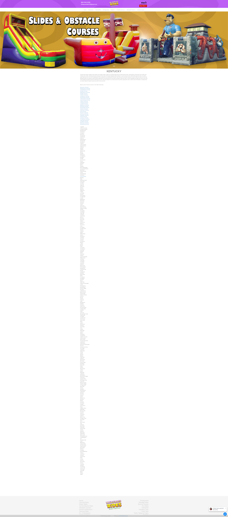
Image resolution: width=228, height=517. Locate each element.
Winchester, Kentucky (84, 122)
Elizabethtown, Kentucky (85, 92)
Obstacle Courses (85, 508)
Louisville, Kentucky (84, 103)
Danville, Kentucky (83, 91)
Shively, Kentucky (83, 116)
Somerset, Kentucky (84, 117)
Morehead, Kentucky (84, 106)
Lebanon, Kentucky (84, 101)
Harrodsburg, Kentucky (84, 97)
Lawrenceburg (83, 176)
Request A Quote (140, 9)
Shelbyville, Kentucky (84, 115)
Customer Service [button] (120, 9)
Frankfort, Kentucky (84, 94)
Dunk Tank (145, 511)
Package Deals (106, 9)
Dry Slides (145, 506)
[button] (17, 40)
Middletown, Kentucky (84, 105)
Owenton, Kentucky (84, 108)
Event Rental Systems (123, 515)
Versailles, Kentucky (84, 121)
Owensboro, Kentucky (84, 110)
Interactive (145, 508)
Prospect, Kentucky (84, 112)
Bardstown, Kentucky (84, 87)
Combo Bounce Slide (86, 506)
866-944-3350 (85, 2)
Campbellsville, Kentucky (85, 89)
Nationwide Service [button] (131, 9)
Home (85, 9)
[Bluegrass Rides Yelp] (146, 3)
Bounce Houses (143, 504)
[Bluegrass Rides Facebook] (142, 3)
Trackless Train (143, 509)
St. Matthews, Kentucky (84, 119)
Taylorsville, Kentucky (84, 120)
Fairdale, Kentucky (83, 93)
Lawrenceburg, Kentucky (85, 100)
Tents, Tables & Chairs (141, 513)
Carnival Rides (98, 9)
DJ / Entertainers (84, 513)
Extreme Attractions (85, 509)
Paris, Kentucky (83, 111)
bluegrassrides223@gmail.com (89, 4)
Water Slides (83, 504)
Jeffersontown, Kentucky (85, 98)
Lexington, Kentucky (84, 102)
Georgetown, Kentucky (84, 96)
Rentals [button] (112, 9)
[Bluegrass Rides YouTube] (144, 3)
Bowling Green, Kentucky (85, 88)
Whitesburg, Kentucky (84, 124)
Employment (90, 9)
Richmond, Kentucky (84, 114)
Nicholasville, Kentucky (84, 107)
